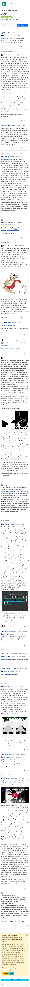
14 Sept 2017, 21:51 (19, 634)
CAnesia (5, 893)
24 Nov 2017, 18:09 (19, 778)
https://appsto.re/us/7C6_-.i (9, 224)
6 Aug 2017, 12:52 (20, 125)
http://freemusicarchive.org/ (10, 349)
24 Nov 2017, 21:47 (17, 893)
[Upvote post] (21, 46)
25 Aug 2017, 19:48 (19, 358)
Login (11, 973)
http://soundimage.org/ (8, 325)
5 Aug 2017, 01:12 (19, 55)
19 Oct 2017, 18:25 (19, 686)
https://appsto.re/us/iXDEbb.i (10, 230)
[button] (2, 984)
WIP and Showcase (7, 17)
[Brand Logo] (4, 4)
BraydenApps (6, 656)
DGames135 (6, 32)
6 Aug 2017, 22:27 (19, 156)
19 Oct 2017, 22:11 (18, 757)
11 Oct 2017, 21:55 (19, 671)
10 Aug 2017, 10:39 (21, 220)
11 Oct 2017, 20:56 (20, 656)
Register (5, 973)
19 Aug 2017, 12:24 (21, 322)
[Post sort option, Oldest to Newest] (3, 25)
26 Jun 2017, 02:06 (19, 35)
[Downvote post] (27, 46)
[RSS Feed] (20, 20)
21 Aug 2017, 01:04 (21, 343)
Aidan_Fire (6, 35)
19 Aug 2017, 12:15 (19, 245)
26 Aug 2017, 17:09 (20, 485)
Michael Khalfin (7, 322)
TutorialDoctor (7, 220)
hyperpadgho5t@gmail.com (14, 491)
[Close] (27, 935)
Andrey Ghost (6, 125)
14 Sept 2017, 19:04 (19, 524)
